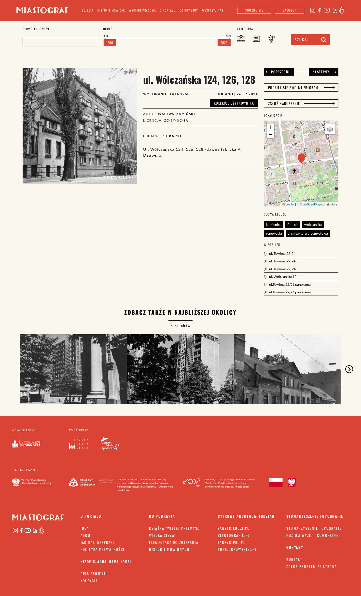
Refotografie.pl (234, 535)
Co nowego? (189, 10)
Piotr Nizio (171, 136)
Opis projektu (94, 573)
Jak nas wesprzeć (98, 542)
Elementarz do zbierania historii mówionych (173, 546)
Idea (85, 528)
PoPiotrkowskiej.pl (237, 549)
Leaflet (289, 204)
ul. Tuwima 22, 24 (282, 269)
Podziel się (254, 10)
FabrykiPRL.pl (231, 542)
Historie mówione (111, 10)
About (87, 535)
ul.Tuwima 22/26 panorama (289, 284)
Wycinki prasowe (142, 10)
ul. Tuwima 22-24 (281, 253)
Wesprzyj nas (212, 10)
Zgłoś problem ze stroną (311, 566)
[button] (301, 158)
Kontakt (294, 559)
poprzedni (280, 71)
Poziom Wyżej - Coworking (312, 535)
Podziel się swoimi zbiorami (294, 87)
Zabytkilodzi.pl (234, 528)
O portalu (168, 10)
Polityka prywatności (103, 549)
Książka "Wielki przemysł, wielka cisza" (175, 532)
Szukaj (302, 39)
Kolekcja (89, 580)
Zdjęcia (87, 10)
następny (321, 71)
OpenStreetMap (310, 204)
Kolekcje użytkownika (234, 103)
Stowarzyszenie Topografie (314, 528)
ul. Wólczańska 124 (283, 276)
